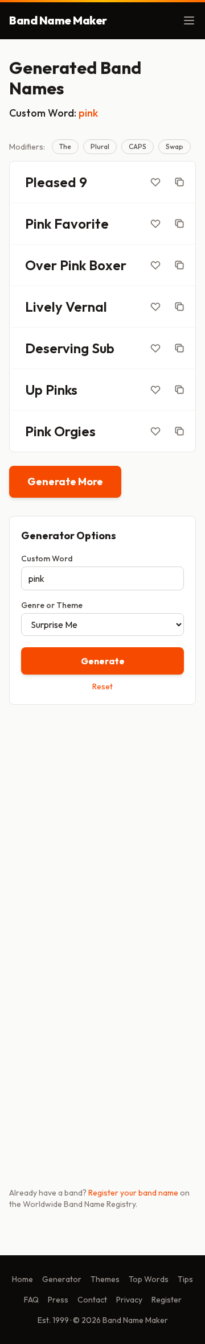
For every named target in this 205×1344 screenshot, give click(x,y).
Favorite (81, 223)
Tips (185, 1279)
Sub (103, 348)
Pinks (61, 389)
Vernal (86, 306)
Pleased (50, 182)
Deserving (57, 348)
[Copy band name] (179, 182)
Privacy (129, 1300)
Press (58, 1300)
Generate (103, 661)
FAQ (31, 1300)
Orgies (75, 431)
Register (166, 1300)
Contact (92, 1300)
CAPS (137, 146)
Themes (105, 1279)
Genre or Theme (52, 605)
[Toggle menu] (189, 20)
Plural (100, 146)
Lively (44, 306)
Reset (102, 686)
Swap (174, 146)
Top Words (149, 1279)
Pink (38, 223)
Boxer (107, 265)
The (65, 146)
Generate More (65, 481)
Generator (61, 1279)
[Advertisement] (102, 825)
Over (41, 265)
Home (22, 1279)
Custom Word (47, 558)
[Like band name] (155, 182)
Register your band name (133, 1193)
